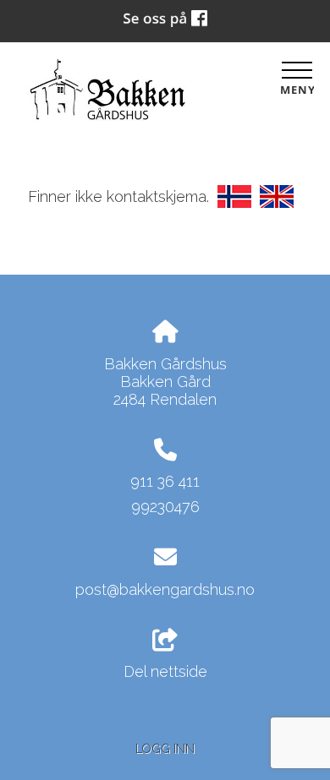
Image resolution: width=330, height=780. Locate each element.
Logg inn (165, 748)
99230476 (165, 506)
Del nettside (165, 671)
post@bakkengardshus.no (165, 589)
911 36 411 (165, 481)
